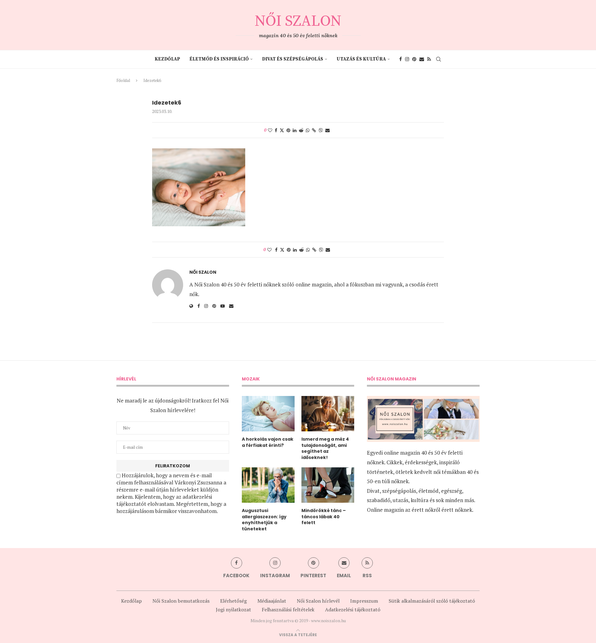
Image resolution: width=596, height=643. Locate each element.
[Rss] (429, 59)
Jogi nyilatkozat (233, 609)
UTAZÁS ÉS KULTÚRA (361, 59)
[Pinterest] (414, 59)
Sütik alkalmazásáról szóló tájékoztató (432, 600)
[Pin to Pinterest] (288, 130)
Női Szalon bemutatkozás (181, 600)
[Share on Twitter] (282, 130)
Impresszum (364, 600)
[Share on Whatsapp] (307, 130)
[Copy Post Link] (314, 130)
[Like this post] (270, 130)
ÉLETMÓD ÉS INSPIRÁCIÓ (219, 59)
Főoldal (123, 80)
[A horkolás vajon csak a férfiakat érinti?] (268, 413)
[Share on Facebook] (276, 130)
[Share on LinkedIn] (294, 130)
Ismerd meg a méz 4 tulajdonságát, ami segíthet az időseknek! (325, 448)
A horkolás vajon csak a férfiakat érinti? (267, 442)
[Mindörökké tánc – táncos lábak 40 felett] (327, 485)
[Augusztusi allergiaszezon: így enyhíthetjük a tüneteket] (268, 485)
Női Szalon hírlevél (318, 600)
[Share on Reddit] (301, 130)
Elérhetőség (233, 600)
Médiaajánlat (271, 600)
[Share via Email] (327, 130)
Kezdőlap (167, 59)
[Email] (421, 59)
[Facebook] (400, 59)
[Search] (439, 59)
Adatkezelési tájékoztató (352, 609)
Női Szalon (202, 272)
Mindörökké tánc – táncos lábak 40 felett (323, 517)
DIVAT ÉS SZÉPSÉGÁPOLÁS (292, 59)
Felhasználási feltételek (288, 609)
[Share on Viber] (320, 130)
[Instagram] (407, 59)
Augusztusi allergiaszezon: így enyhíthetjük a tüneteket (264, 520)
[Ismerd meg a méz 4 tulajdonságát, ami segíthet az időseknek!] (327, 413)
